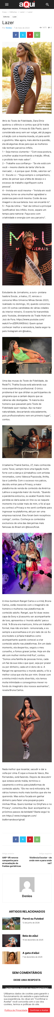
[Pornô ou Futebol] (11, 924)
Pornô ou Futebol (33, 918)
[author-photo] (27, 892)
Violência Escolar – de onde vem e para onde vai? (40, 860)
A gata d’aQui (30, 952)
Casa (4, 12)
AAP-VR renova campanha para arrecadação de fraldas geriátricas (11, 861)
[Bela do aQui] (11, 941)
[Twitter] (23, 35)
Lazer (22, 12)
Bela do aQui (30, 935)
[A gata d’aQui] (11, 958)
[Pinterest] (30, 35)
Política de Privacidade (15, 1010)
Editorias (13, 12)
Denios (9, 28)
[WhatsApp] (37, 35)
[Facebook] (16, 35)
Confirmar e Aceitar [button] (39, 1010)
